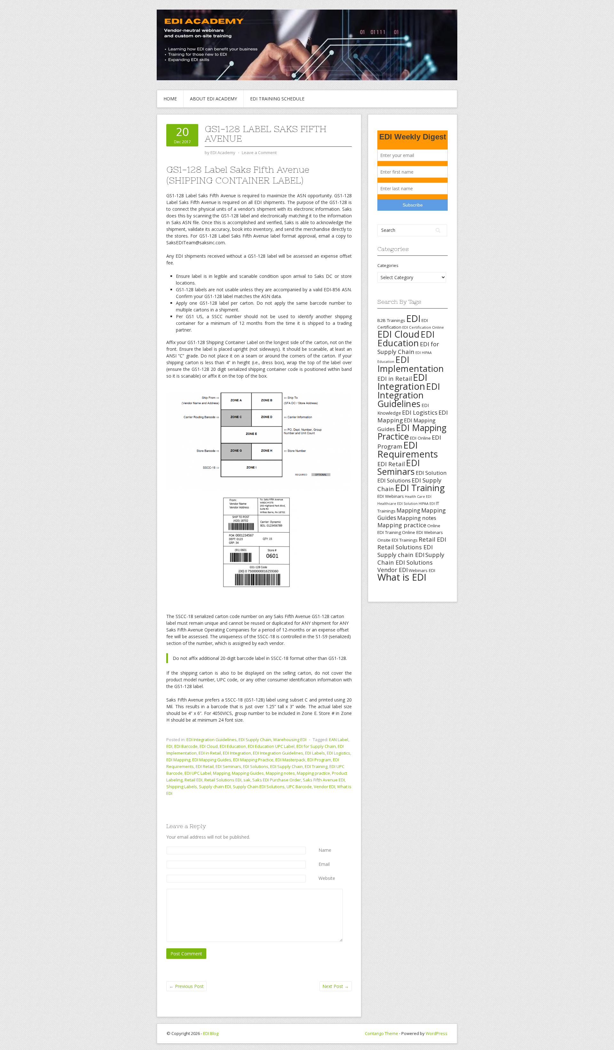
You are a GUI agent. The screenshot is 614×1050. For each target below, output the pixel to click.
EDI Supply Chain (255, 739)
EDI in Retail (210, 753)
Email (324, 864)
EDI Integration (237, 753)
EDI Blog (210, 1033)
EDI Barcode (186, 746)
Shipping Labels (181, 786)
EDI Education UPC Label (271, 746)
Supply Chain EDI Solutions (259, 786)
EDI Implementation (410, 364)
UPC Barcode (299, 786)
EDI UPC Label (198, 773)
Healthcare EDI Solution (397, 503)
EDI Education (233, 746)
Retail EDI (193, 780)
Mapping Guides (248, 773)
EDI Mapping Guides (211, 760)
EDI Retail (205, 766)
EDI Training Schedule (277, 99)
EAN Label (338, 739)
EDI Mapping (178, 760)
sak (246, 780)
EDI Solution (431, 472)
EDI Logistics (338, 753)
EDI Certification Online (423, 327)
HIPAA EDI (427, 503)
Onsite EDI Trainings (397, 540)
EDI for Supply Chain (316, 746)
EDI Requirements (407, 449)
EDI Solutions (255, 766)
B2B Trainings (391, 320)
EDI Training (316, 766)
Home (170, 99)
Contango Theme (381, 1033)
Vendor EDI (324, 786)
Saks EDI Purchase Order (276, 780)
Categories (387, 265)
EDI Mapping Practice (253, 760)
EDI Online (420, 438)
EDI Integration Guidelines (211, 739)
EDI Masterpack (290, 760)
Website (327, 878)
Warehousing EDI (289, 739)
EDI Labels (315, 753)
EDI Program (319, 760)
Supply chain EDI (215, 786)
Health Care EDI (418, 496)
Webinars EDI (422, 570)
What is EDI (401, 577)
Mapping (221, 773)
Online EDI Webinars (422, 532)
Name (325, 850)
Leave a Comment (259, 152)
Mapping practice (313, 773)
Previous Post (186, 986)
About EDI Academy (213, 99)
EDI (169, 746)
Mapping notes (280, 773)
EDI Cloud (209, 746)
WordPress (436, 1033)
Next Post (335, 986)
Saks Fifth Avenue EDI (324, 780)
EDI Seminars (228, 766)
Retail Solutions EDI (222, 780)
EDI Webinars (390, 496)
